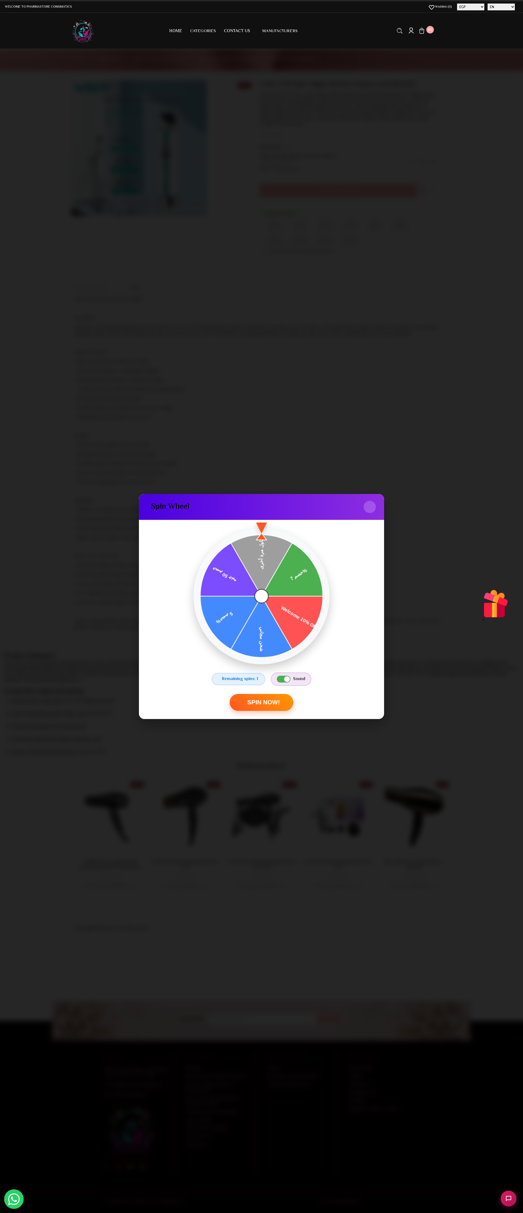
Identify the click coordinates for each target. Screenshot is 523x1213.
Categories (203, 31)
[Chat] (508, 1198)
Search (400, 31)
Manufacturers (279, 31)
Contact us (237, 31)
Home (175, 31)
